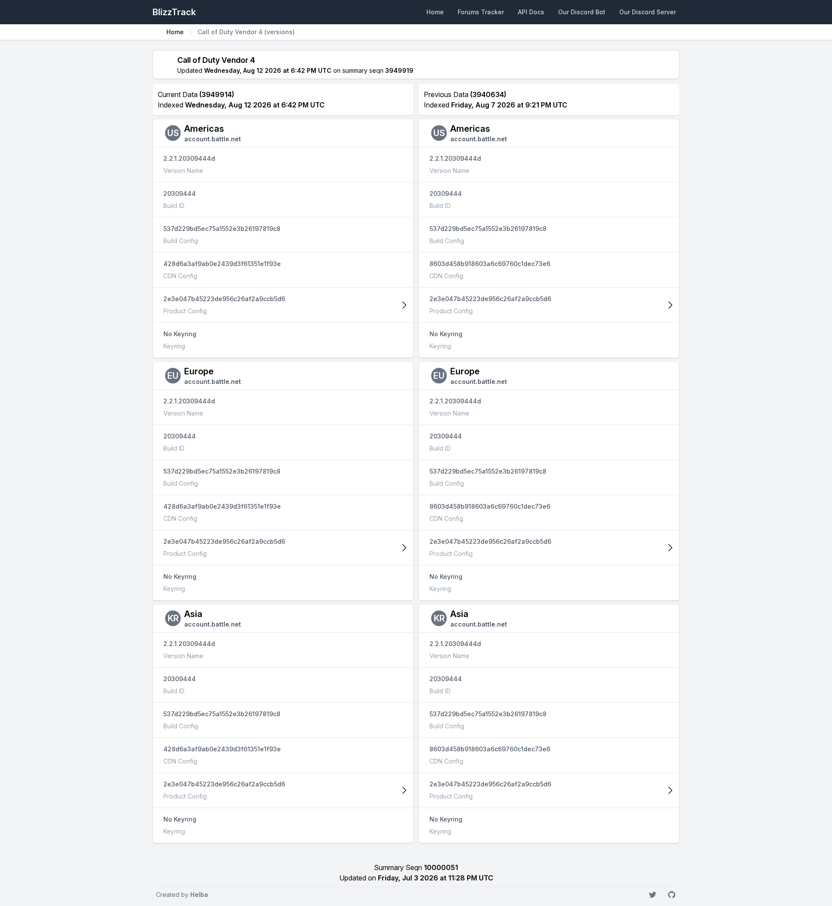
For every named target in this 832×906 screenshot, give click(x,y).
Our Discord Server (647, 12)
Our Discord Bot (581, 12)
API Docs (531, 12)
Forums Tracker (481, 12)
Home (435, 12)
